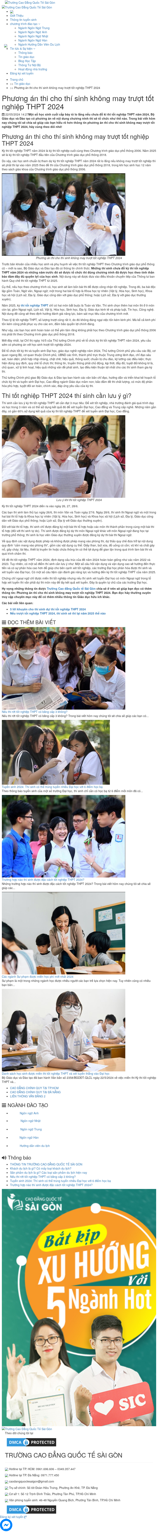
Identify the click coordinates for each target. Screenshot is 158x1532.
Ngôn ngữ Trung (31, 1129)
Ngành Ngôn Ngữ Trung (34, 28)
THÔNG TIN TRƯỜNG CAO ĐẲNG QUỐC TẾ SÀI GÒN (46, 1164)
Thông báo (25, 53)
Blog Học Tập (27, 61)
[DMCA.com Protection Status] (31, 1442)
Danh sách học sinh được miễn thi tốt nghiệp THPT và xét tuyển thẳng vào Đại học (55, 1073)
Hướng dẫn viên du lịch (35, 1146)
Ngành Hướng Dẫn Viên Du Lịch (39, 44)
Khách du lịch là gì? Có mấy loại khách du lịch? (40, 1168)
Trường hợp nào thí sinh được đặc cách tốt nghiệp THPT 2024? (43, 879)
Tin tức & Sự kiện (21, 48)
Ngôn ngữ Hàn (29, 1137)
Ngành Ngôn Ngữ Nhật (33, 36)
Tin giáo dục (26, 57)
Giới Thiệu (16, 15)
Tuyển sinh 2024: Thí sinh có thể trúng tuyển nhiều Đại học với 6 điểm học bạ (52, 787)
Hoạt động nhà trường (32, 69)
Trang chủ (16, 79)
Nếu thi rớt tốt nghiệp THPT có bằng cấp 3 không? (34, 712)
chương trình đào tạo (24, 24)
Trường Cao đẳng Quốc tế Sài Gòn (71, 588)
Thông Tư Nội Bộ (29, 65)
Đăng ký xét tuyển (22, 73)
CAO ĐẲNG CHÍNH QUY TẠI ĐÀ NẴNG (35, 1092)
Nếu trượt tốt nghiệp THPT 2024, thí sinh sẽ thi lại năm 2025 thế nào (58, 613)
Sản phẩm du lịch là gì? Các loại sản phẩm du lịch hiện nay (48, 1172)
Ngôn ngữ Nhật (31, 1121)
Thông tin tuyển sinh (23, 20)
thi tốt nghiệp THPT (34, 305)
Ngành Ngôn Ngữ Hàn (32, 40)
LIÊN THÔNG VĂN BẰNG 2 (27, 1096)
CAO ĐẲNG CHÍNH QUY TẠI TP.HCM (34, 1088)
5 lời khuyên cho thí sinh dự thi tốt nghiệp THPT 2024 (48, 609)
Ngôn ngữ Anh (29, 1113)
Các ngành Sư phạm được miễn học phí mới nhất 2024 (37, 976)
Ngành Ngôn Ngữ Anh (32, 32)
